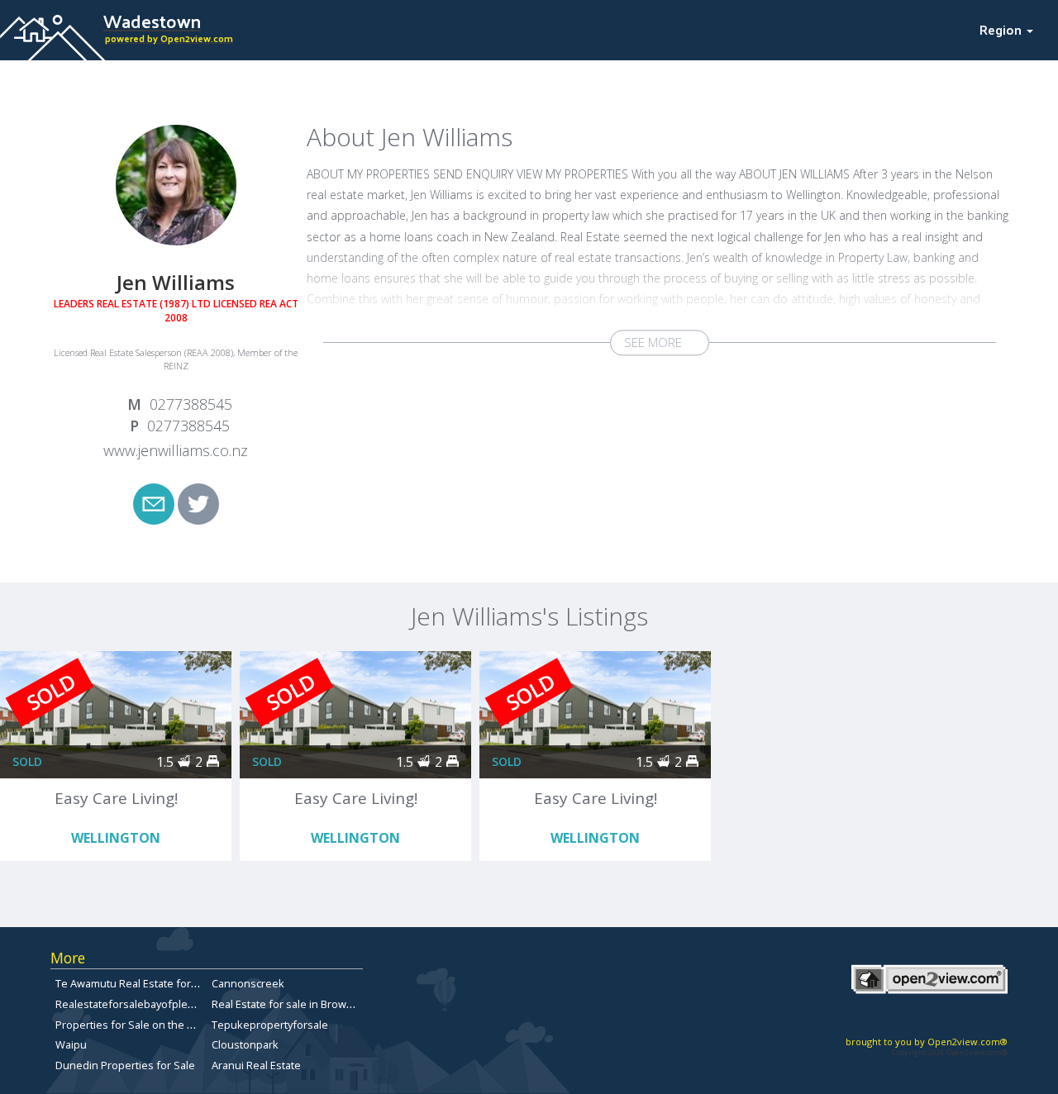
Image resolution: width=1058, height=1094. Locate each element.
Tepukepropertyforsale (270, 1024)
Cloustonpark (245, 1044)
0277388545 (191, 404)
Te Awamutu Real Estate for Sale (135, 983)
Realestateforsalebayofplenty (129, 1003)
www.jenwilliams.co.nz (175, 450)
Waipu (71, 1044)
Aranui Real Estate (256, 1065)
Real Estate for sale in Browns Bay (295, 1003)
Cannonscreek (248, 983)
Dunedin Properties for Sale (125, 1065)
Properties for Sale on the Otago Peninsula (162, 1024)
